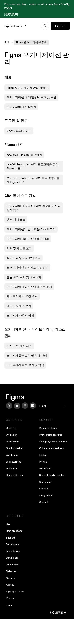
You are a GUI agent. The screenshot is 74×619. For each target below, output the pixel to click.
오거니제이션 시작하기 (21, 106)
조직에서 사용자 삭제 (20, 315)
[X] (9, 405)
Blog (8, 524)
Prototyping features (50, 434)
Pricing (43, 461)
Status (9, 605)
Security (43, 488)
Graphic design (14, 448)
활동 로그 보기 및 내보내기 (24, 277)
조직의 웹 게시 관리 (19, 346)
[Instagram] (25, 405)
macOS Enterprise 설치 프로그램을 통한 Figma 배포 (32, 166)
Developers (12, 544)
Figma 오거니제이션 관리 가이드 (27, 87)
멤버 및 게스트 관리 (20, 196)
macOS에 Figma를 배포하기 (24, 154)
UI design (11, 428)
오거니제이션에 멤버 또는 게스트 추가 (31, 229)
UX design (11, 434)
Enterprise (45, 468)
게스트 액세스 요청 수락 (22, 296)
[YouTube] (17, 406)
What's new (12, 564)
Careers (10, 578)
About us (11, 584)
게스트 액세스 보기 (19, 306)
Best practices (14, 530)
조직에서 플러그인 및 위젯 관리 (27, 355)
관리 (7, 42)
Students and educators (52, 475)
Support (10, 537)
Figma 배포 (13, 145)
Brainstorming (13, 461)
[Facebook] (33, 405)
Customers (45, 482)
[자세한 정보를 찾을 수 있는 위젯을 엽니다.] (58, 612)
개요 (8, 77)
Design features (48, 428)
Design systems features (53, 441)
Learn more (11, 13)
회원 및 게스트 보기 (19, 248)
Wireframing (12, 455)
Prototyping (12, 441)
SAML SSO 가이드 (19, 130)
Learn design (13, 551)
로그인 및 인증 (16, 121)
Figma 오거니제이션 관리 (31, 42)
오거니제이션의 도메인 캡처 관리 (28, 238)
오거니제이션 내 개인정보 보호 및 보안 (31, 97)
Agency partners (15, 591)
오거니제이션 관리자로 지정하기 (27, 267)
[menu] (52, 406)
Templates (11, 468)
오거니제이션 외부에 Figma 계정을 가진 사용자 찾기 (34, 207)
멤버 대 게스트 (16, 219)
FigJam (43, 455)
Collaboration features (51, 448)
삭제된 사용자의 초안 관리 (23, 258)
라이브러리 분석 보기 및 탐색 (25, 365)
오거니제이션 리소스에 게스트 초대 (29, 286)
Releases (11, 571)
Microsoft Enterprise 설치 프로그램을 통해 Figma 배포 (33, 180)
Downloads (12, 557)
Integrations (45, 495)
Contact (43, 502)
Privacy (10, 598)
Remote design (14, 475)
